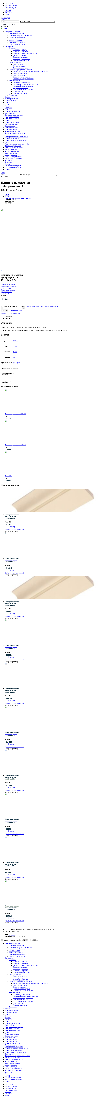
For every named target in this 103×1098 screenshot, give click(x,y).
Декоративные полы (12, 117)
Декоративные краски (12, 118)
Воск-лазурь (9, 142)
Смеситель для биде (20, 50)
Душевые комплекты (20, 64)
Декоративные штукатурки (14, 115)
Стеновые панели (11, 100)
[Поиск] (56, 175)
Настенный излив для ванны (23, 86)
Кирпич (7, 97)
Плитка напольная (11, 128)
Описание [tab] (8, 317)
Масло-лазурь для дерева (13, 158)
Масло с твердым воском (13, 156)
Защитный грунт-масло (13, 146)
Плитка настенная (11, 129)
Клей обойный (10, 113)
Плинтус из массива (12, 122)
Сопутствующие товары (17, 44)
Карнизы (8, 106)
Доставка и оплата (11, 5)
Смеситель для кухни (20, 57)
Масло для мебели (11, 149)
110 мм (15, 346)
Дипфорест (16, 362)
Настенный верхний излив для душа (25, 84)
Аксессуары (13, 95)
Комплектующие (14, 80)
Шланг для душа (18, 91)
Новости (8, 11)
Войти (7, 14)
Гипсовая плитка (14, 39)
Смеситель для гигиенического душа (25, 53)
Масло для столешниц (12, 151)
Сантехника (9, 46)
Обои (7, 109)
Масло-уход (9, 160)
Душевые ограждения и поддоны (20, 70)
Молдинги (8, 108)
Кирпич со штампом (16, 41)
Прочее (7, 169)
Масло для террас (11, 153)
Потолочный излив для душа (23, 89)
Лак (14, 357)
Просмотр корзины (15, 310)
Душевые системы (15, 62)
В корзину (5, 310)
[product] (53, 401)
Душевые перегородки (20, 73)
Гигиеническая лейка (20, 93)
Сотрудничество (10, 7)
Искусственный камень (17, 37)
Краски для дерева (11, 124)
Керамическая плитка (12, 131)
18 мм (15, 352)
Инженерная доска (11, 99)
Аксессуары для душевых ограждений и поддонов (30, 71)
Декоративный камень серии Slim (20, 35)
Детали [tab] (7, 318)
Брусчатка (8, 162)
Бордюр (7, 164)
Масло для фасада (11, 155)
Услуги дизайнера (11, 9)
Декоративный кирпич (13, 32)
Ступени (8, 104)
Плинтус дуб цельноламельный (16, 140)
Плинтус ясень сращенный (14, 135)
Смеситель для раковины (21, 59)
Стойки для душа (19, 66)
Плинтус (8, 120)
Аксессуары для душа (20, 68)
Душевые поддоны (19, 75)
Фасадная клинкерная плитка (15, 133)
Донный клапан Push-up (21, 60)
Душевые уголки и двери (21, 77)
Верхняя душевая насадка (21, 82)
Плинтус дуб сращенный (13, 138)
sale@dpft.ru (12, 935)
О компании (9, 3)
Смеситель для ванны (20, 51)
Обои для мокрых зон (12, 111)
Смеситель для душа (20, 55)
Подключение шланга (20, 88)
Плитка (7, 102)
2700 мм (15, 341)
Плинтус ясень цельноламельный (16, 137)
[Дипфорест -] (5, 18)
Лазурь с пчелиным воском (14, 147)
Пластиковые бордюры (13, 166)
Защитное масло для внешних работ (17, 144)
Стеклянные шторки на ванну (23, 79)
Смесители (12, 48)
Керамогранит (10, 126)
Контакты (8, 12)
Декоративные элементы (17, 42)
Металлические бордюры (13, 167)
